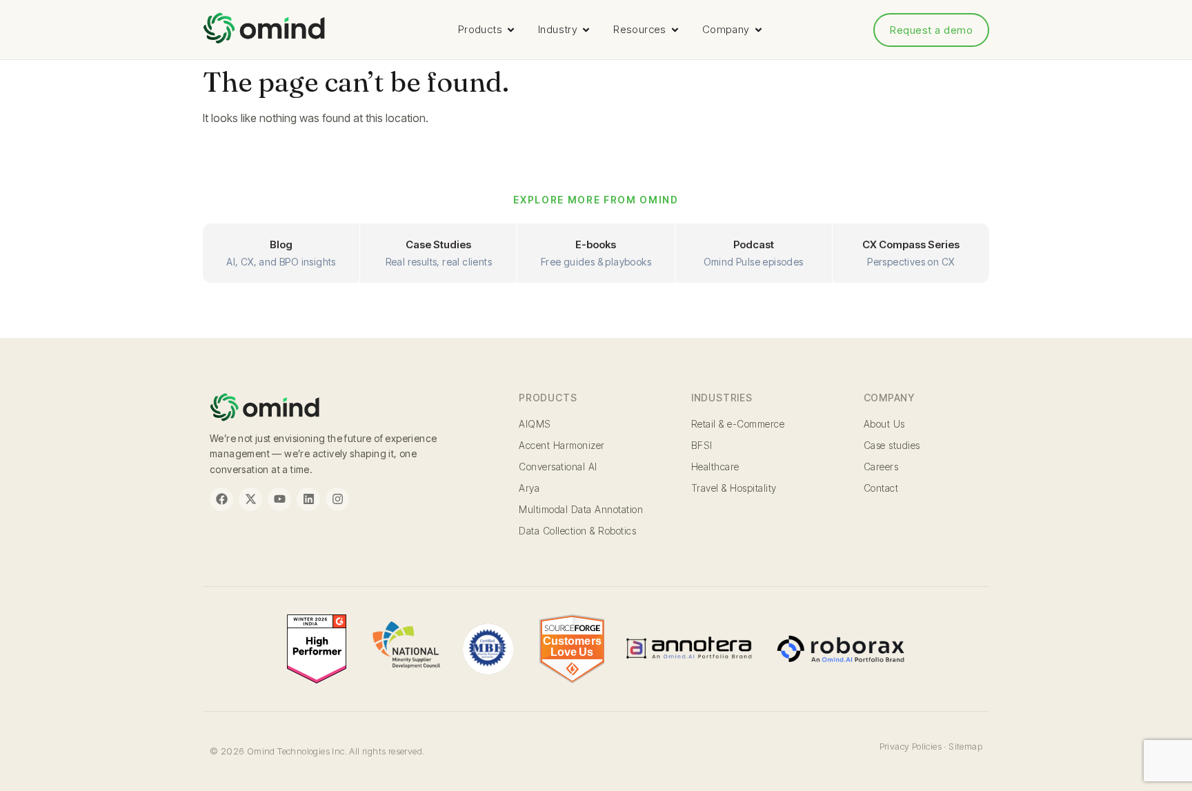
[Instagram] (337, 499)
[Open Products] (511, 30)
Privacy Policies (911, 746)
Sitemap (965, 746)
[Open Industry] (586, 30)
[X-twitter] (250, 499)
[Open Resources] (675, 30)
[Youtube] (279, 499)
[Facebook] (221, 499)
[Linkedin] (308, 499)
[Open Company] (758, 30)
